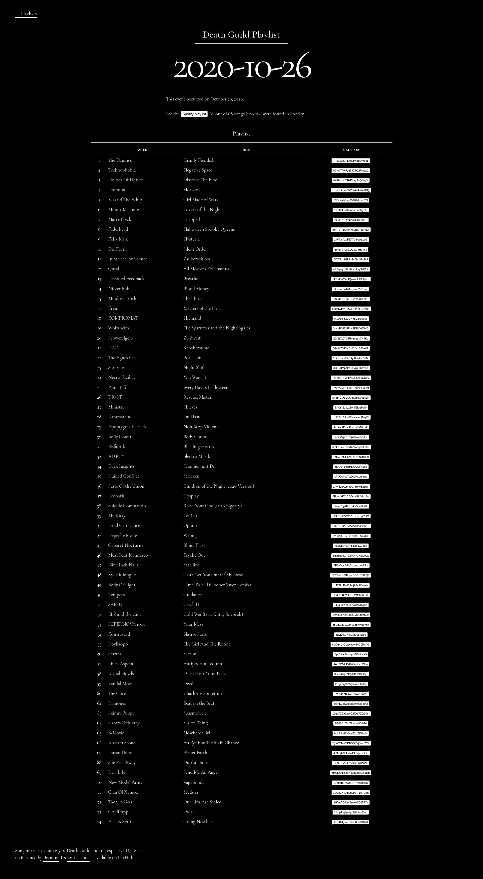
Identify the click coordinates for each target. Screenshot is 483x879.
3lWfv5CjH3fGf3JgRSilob (351, 634)
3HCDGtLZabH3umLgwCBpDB (351, 772)
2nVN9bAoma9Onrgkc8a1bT (351, 486)
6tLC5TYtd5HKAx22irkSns (351, 466)
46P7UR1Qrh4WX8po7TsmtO (350, 229)
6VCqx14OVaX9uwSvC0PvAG (351, 644)
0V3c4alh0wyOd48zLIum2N (351, 200)
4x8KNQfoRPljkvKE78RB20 (351, 822)
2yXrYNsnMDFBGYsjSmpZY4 (350, 743)
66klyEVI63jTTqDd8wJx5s (351, 545)
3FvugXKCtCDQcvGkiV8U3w (351, 496)
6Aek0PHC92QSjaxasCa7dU (351, 298)
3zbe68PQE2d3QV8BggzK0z (351, 614)
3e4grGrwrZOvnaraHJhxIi (351, 249)
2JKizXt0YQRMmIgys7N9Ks (350, 338)
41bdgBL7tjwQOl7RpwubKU (351, 782)
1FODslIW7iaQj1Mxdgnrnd (350, 476)
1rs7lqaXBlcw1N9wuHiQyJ (350, 693)
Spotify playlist (194, 114)
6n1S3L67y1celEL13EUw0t (350, 733)
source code (78, 858)
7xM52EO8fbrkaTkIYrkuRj (351, 219)
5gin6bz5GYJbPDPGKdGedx (351, 555)
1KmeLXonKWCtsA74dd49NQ (350, 190)
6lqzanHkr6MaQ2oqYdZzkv (351, 289)
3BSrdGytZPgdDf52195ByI (350, 673)
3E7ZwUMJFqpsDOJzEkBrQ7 (351, 575)
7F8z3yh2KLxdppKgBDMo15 (351, 160)
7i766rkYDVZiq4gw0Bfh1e (351, 723)
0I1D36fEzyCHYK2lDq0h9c (351, 318)
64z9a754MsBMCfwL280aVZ (351, 348)
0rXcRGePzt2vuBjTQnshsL (351, 762)
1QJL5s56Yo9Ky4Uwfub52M (350, 358)
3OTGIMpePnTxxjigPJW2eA (350, 367)
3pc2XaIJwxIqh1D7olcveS (351, 654)
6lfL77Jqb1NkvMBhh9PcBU (351, 259)
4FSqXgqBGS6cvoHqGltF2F (350, 269)
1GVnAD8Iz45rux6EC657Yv (351, 802)
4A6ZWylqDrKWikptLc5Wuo (351, 664)
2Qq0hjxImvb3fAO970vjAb (351, 604)
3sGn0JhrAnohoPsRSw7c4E (351, 792)
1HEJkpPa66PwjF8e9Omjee (350, 585)
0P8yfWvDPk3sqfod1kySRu (351, 565)
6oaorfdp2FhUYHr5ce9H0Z (351, 506)
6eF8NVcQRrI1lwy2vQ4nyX (350, 180)
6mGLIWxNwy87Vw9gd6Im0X (350, 447)
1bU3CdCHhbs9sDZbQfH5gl (351, 456)
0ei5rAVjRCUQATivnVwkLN (351, 437)
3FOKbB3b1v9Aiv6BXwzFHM (351, 624)
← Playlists (26, 14)
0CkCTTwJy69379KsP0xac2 (351, 170)
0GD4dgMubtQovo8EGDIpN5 (351, 279)
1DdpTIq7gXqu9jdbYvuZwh (350, 812)
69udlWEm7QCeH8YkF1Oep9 (350, 308)
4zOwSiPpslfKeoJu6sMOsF (351, 427)
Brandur (51, 858)
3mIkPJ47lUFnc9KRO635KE (350, 328)
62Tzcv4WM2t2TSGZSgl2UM (351, 516)
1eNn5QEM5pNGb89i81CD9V (350, 377)
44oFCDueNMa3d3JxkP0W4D (351, 525)
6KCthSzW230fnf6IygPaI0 (351, 407)
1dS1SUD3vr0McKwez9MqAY (350, 417)
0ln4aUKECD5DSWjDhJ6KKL (351, 595)
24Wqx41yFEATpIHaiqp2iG (351, 239)
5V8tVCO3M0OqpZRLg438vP (350, 397)
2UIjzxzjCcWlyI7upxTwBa (351, 684)
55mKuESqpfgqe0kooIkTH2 (351, 703)
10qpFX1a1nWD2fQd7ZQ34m (350, 713)
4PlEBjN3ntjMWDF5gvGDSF (350, 753)
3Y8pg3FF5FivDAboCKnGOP (351, 535)
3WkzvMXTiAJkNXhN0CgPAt (351, 387)
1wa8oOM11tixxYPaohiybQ (351, 210)
